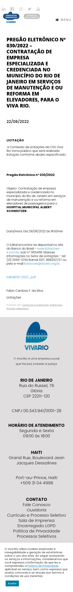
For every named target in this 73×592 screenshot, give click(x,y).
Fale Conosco (36, 505)
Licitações (56, 305)
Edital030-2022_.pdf (21, 277)
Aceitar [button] (12, 583)
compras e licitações (35, 305)
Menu (66, 20)
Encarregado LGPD (36, 526)
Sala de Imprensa (37, 520)
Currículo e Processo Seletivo (36, 515)
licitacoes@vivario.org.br (42, 263)
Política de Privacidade (36, 531)
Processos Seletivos (36, 536)
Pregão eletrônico (18, 308)
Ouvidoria (36, 510)
